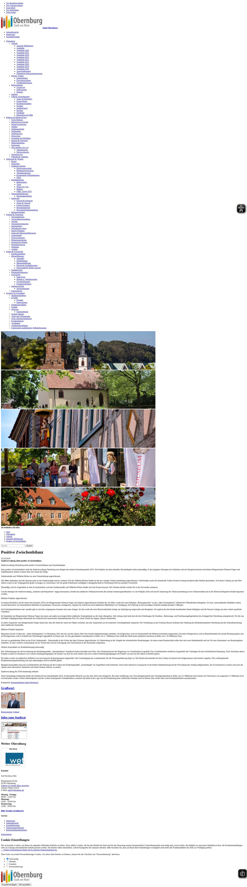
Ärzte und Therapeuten (20, 316)
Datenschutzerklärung (15, 828)
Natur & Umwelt (23, 203)
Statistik (12, 861)
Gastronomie (16, 235)
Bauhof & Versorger (19, 141)
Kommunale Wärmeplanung (27, 175)
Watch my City (22, 187)
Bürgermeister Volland (10, 712)
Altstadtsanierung (23, 173)
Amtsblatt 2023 (22, 57)
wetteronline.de (15, 765)
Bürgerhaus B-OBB (24, 115)
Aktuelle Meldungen (24, 46)
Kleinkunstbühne (18, 254)
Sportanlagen (16, 226)
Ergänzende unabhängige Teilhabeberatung (28, 328)
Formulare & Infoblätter (21, 138)
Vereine (14, 221)
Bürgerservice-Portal (19, 122)
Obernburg (10, 41)
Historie (19, 92)
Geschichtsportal (23, 282)
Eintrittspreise (22, 261)
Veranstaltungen (17, 217)
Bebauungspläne (18, 212)
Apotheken (15, 323)
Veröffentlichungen (24, 83)
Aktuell (14, 43)
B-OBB (14, 298)
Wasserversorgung (18, 124)
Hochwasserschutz (24, 168)
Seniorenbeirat (22, 312)
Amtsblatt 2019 (22, 67)
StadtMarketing (17, 180)
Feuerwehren (21, 101)
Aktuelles (20, 258)
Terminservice (17, 154)
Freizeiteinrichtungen (19, 224)
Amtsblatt (20, 48)
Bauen (14, 161)
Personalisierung (16, 867)
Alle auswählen (24, 885)
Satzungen (15, 145)
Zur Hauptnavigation (14, 3)
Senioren (15, 309)
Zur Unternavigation (14, 5)
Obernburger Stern (19, 228)
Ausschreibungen (23, 71)
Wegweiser (15, 136)
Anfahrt (14, 249)
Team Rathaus (17, 120)
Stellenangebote (17, 129)
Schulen (19, 106)
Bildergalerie (21, 182)
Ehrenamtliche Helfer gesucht (28, 268)
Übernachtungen (18, 238)
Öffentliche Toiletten (19, 157)
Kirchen (19, 110)
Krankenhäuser (17, 321)
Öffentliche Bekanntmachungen (29, 73)
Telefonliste (16, 131)
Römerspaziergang (19, 240)
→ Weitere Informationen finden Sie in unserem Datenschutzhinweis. (29, 850)
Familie (14, 307)
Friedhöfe (20, 113)
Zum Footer (11, 12)
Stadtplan (15, 247)
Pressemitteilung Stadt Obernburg (24, 682)
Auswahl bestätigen (9, 885)
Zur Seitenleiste (12, 10)
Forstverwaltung (23, 205)
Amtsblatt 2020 (22, 64)
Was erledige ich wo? (20, 147)
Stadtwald (15, 198)
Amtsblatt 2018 (22, 69)
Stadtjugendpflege (18, 295)
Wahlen (14, 127)
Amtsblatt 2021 (22, 62)
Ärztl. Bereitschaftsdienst (21, 319)
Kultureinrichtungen (19, 272)
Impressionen (16, 291)
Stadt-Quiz (20, 277)
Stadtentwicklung (18, 166)
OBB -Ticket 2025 (24, 191)
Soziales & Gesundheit (15, 293)
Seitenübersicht (12, 32)
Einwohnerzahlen (23, 80)
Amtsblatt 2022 (22, 60)
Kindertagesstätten (23, 104)
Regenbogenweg (18, 245)
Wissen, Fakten (17, 76)
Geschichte (15, 275)
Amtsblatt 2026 (22, 50)
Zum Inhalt (10, 8)
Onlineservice (17, 134)
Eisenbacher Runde (19, 242)
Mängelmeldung (18, 143)
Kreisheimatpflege (23, 284)
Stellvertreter (21, 90)
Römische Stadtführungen (27, 265)
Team (18, 184)
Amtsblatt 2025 (22, 53)
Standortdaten (22, 78)
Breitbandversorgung (25, 171)
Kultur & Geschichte (14, 251)
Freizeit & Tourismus (14, 214)
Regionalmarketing (24, 196)
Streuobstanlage (22, 288)
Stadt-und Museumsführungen (23, 233)
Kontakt (19, 300)
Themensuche (22, 150)
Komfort (12, 864)
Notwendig (13, 859)
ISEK (18, 178)
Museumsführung (23, 263)
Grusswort (20, 87)
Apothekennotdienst (19, 325)
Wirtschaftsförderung (19, 194)
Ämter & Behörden (24, 99)
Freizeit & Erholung (24, 201)
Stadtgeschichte (17, 286)
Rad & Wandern (18, 231)
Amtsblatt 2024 (22, 55)
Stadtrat (14, 94)
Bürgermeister (17, 85)
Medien (19, 189)
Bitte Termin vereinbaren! (12, 811)
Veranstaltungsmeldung (20, 219)
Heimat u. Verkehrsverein (26, 279)
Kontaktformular (13, 37)
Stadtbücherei (22, 108)
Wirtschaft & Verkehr (14, 159)
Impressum (10, 34)
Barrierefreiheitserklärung (16, 830)
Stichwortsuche (22, 152)
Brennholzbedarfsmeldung (27, 210)
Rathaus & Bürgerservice (16, 117)
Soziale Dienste (17, 314)
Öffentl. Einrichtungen (20, 97)
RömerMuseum (17, 256)
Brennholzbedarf (23, 208)
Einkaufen (15, 164)
